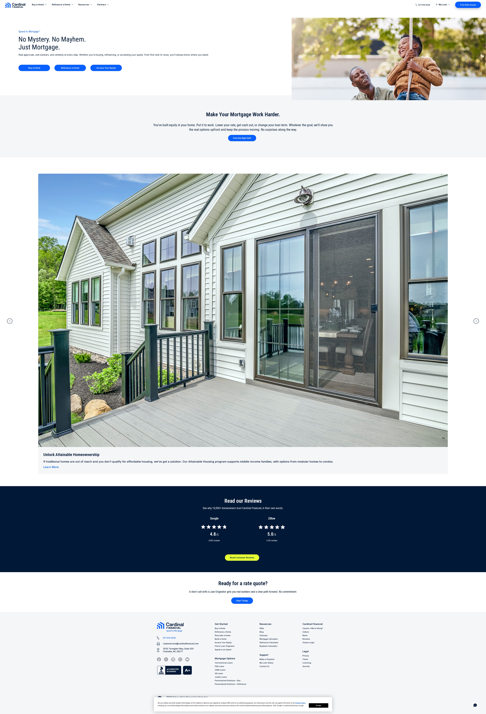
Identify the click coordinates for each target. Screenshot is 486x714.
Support (264, 655)
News (305, 635)
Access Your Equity (106, 68)
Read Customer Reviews (242, 557)
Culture (305, 632)
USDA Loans (220, 670)
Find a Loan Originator (225, 646)
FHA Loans (219, 666)
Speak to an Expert (223, 650)
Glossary (263, 635)
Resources (265, 624)
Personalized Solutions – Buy (227, 680)
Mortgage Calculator (269, 639)
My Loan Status (266, 663)
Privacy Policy (300, 703)
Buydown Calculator (268, 646)
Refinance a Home (70, 68)
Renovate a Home (222, 635)
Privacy (305, 656)
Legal (305, 651)
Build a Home (220, 639)
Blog (262, 632)
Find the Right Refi (242, 138)
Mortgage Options (225, 658)
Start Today (242, 600)
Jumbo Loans (221, 677)
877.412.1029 (424, 5)
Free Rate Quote (468, 5)
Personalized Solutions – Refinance (230, 684)
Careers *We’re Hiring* (312, 628)
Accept (318, 705)
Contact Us (264, 666)
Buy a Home (34, 68)
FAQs (262, 628)
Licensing (306, 663)
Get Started (221, 624)
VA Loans (219, 673)
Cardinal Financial (312, 624)
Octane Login (308, 642)
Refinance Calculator (269, 642)
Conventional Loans (224, 663)
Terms (305, 659)
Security (306, 666)
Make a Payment (267, 659)
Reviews (306, 639)
